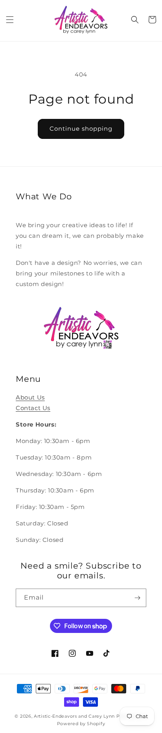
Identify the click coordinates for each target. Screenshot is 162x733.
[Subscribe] (137, 598)
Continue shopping (81, 128)
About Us (30, 397)
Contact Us (33, 408)
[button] (9, 19)
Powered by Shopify (81, 723)
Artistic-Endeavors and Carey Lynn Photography (90, 716)
